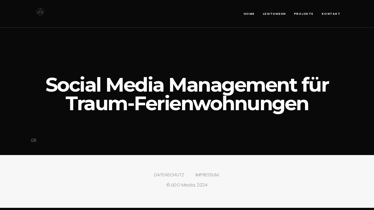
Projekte (303, 13)
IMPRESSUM (207, 175)
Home (249, 13)
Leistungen (274, 13)
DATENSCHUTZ (169, 175)
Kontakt (331, 13)
